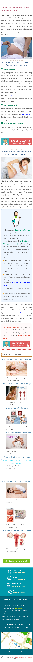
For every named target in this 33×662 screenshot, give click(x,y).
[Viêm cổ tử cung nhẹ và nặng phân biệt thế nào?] (16, 375)
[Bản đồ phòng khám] (16, 592)
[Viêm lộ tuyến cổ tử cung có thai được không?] (16, 399)
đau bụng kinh (26, 114)
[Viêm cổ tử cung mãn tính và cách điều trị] (16, 497)
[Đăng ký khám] (16, 585)
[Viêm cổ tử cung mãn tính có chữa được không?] (16, 448)
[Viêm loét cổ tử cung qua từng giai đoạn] (16, 521)
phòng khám (24, 313)
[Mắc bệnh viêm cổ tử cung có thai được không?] (16, 546)
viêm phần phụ (17, 282)
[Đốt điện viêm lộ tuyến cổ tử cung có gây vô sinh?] (16, 424)
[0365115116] (16, 572)
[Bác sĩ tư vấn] (16, 141)
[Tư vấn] (16, 578)
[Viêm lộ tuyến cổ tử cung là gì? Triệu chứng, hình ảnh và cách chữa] (16, 463)
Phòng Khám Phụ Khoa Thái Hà (21, 657)
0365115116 (18, 608)
